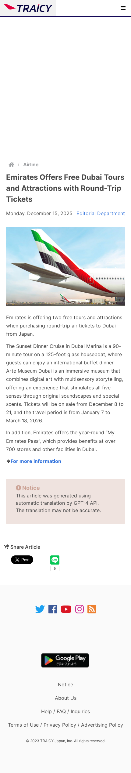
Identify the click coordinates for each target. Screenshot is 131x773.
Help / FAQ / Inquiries (65, 711)
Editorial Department (100, 213)
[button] (123, 8)
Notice (65, 684)
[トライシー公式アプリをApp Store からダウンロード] (69, 633)
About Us (65, 698)
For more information (36, 461)
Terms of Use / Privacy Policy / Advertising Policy (65, 725)
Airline (31, 164)
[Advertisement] (65, 85)
